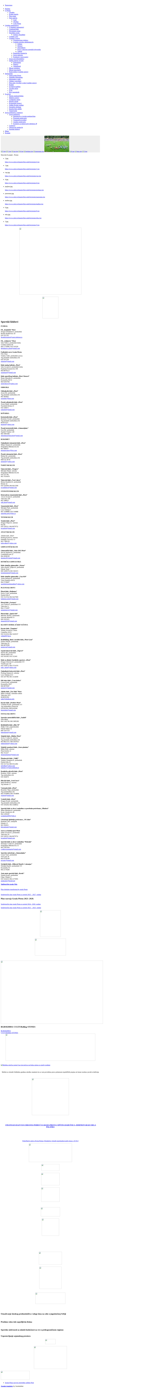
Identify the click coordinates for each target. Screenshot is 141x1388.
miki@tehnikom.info (7, 699)
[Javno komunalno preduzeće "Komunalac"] (50, 1235)
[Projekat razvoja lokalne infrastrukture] (50, 923)
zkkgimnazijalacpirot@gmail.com (12, 435)
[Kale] (50, 1288)
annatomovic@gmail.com (9, 610)
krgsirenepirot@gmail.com (9, 573)
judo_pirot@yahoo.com (8, 667)
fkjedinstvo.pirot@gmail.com (10, 348)
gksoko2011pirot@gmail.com (10, 558)
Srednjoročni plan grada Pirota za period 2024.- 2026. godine (21, 904)
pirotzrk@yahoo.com (8, 461)
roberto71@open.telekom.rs (10, 768)
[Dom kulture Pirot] (50, 1185)
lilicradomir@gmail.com (9, 827)
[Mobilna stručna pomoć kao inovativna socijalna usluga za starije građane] (50, 1065)
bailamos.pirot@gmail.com (9, 599)
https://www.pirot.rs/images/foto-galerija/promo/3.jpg (22, 225)
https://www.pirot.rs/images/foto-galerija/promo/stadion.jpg (24, 204)
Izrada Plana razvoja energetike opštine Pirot (19, 1383)
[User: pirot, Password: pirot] (50, 1161)
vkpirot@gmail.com (7, 795)
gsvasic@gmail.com (7, 860)
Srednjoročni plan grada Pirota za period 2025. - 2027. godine (21, 894)
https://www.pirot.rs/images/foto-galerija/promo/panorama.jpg (25, 197)
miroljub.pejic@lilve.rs (8, 513)
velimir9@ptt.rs (6, 636)
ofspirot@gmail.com (7, 361)
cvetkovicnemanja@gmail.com (11, 849)
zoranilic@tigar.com (7, 398)
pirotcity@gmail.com (8, 688)
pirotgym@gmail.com (8, 647)
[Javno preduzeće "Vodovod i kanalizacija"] (50, 1216)
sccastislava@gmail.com (9, 487)
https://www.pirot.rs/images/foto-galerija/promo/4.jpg (22, 183)
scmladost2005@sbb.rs (8, 816)
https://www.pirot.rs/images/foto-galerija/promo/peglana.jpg (24, 190)
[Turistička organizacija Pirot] (50, 1201)
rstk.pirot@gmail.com (8, 502)
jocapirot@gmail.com (8, 528)
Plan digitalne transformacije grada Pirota (14, 889)
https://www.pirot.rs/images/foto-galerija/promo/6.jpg (22, 211)
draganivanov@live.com (9, 450)
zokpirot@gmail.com (8, 409)
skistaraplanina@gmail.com (10, 755)
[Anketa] (50, 1368)
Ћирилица (8, 5)
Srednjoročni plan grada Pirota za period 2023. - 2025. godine (21, 908)
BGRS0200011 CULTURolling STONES (9, 1032)
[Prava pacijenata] (50, 1264)
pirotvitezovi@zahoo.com (9, 384)
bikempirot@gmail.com (8, 732)
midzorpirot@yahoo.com (9, 743)
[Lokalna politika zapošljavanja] (50, 947)
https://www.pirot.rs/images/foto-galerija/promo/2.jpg (22, 162)
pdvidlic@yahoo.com (8, 766)
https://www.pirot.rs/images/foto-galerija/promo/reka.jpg (23, 218)
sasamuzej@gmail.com (8, 372)
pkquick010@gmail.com (9, 621)
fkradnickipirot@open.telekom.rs (11, 337)
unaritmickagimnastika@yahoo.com (12, 584)
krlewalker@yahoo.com (9, 543)
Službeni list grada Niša (9, 884)
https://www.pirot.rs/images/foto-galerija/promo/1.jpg (22, 169)
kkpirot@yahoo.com (7, 424)
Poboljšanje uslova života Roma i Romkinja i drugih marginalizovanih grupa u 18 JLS (50, 1141)
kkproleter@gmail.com (8, 710)
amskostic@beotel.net (8, 881)
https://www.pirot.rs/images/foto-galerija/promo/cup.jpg (23, 176)
